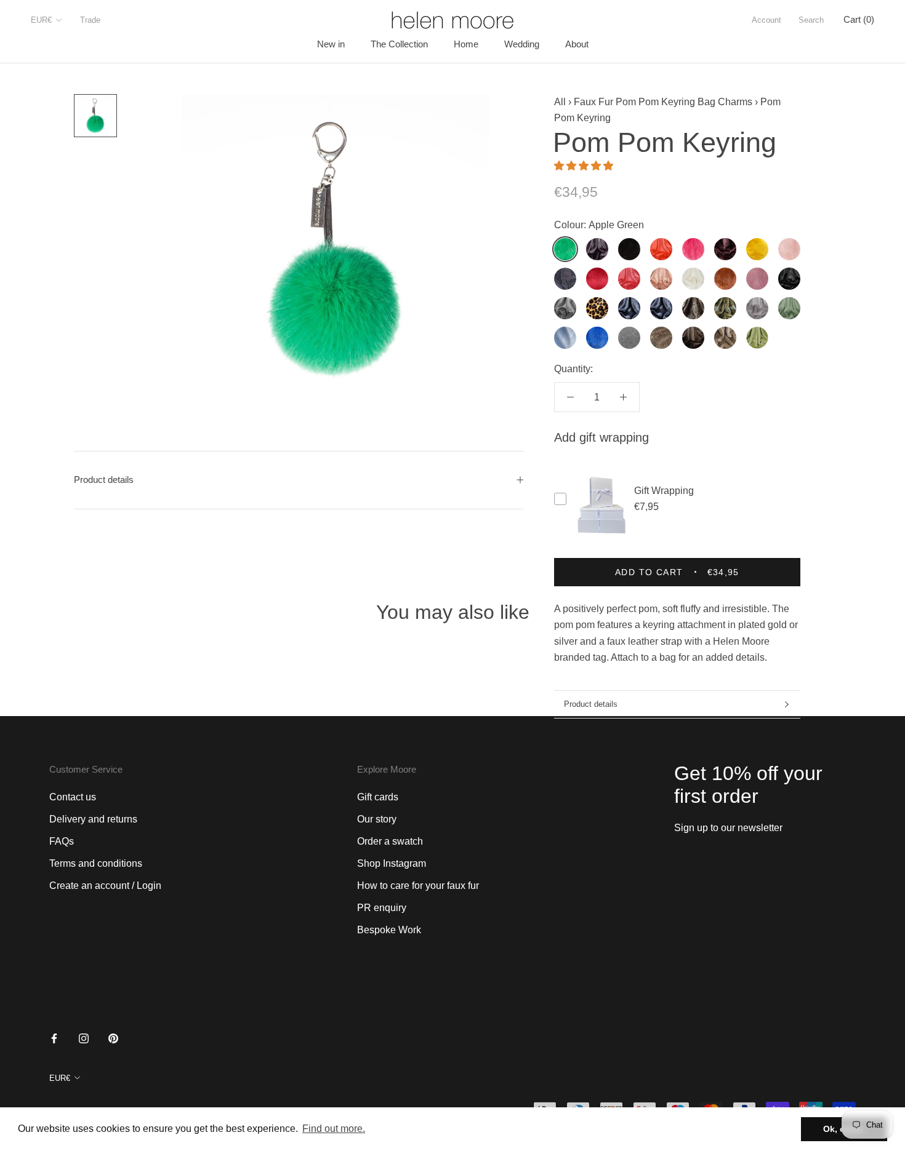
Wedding (521, 44)
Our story (376, 819)
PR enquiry (381, 907)
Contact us (72, 797)
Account (766, 20)
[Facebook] (54, 1038)
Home (466, 44)
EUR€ (41, 20)
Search (811, 20)
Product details (590, 704)
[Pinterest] (113, 1038)
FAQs (61, 841)
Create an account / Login (105, 885)
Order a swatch (390, 841)
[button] (585, 166)
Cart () (858, 19)
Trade (90, 20)
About (577, 44)
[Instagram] (84, 1038)
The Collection (399, 44)
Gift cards (377, 797)
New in (331, 44)
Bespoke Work (389, 930)
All (560, 102)
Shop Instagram (391, 863)
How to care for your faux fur (418, 885)
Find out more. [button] (333, 1128)
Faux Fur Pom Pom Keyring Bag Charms (663, 102)
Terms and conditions (95, 863)
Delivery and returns (93, 819)
